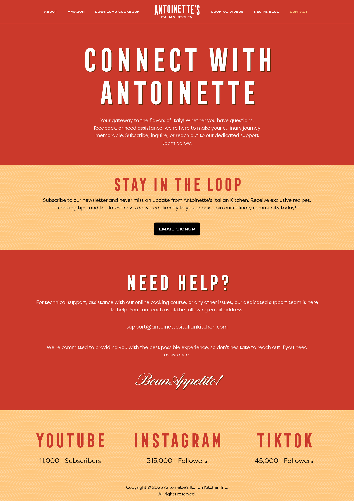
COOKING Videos (227, 12)
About (50, 12)
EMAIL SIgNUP (177, 229)
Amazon (76, 12)
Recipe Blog (267, 12)
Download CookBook (117, 12)
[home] (177, 11)
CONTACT (299, 12)
